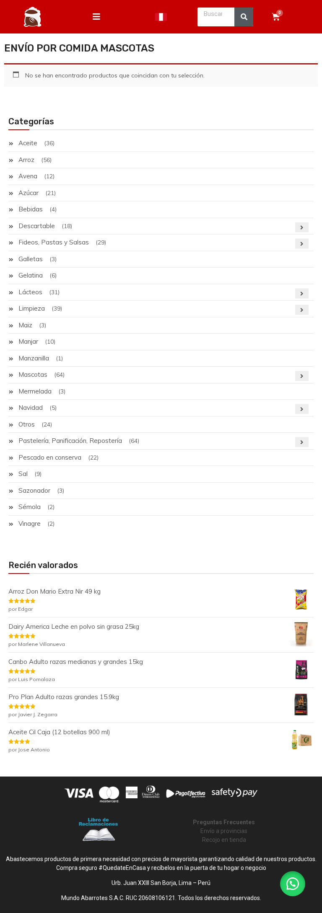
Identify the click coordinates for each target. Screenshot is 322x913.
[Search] (243, 17)
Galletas (30, 259)
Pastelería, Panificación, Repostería (70, 441)
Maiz (25, 325)
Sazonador (34, 490)
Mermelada (35, 391)
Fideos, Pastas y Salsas (53, 242)
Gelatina (30, 275)
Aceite (27, 143)
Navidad (30, 407)
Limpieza (31, 308)
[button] (292, 883)
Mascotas (32, 374)
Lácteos (30, 292)
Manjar (28, 341)
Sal (23, 474)
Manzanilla (33, 358)
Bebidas (30, 209)
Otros (26, 424)
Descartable (36, 226)
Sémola (29, 507)
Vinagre (29, 523)
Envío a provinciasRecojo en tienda (224, 831)
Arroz (26, 160)
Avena (27, 176)
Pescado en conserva (49, 457)
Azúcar (28, 193)
